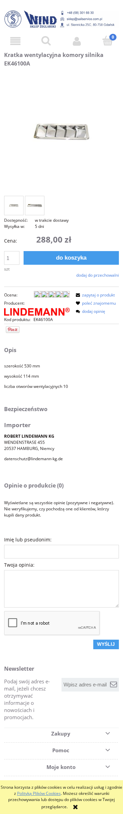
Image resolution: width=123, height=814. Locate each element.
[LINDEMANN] (37, 311)
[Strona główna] (61, 19)
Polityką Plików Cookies (39, 793)
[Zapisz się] (114, 685)
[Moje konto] (77, 41)
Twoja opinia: (19, 565)
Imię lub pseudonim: (28, 539)
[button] (15, 41)
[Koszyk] (107, 41)
